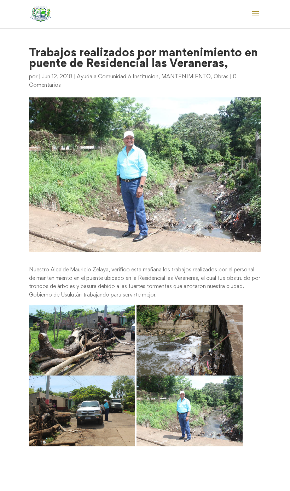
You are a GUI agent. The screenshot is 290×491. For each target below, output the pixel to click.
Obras (221, 76)
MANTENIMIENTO (186, 76)
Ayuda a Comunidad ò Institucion (117, 76)
